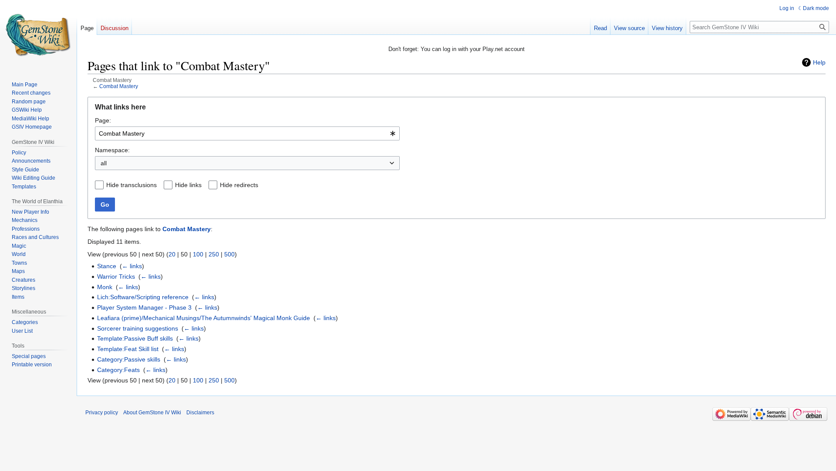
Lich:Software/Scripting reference (143, 297)
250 (214, 254)
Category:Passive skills (128, 359)
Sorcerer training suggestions (137, 328)
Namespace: (112, 150)
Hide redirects (239, 184)
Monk (104, 286)
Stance (106, 266)
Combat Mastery (118, 86)
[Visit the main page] (38, 35)
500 (229, 254)
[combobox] (247, 133)
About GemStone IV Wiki (152, 413)
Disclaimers (200, 413)
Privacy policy (101, 413)
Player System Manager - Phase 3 (144, 307)
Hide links (188, 184)
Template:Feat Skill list (127, 348)
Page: (103, 120)
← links (132, 266)
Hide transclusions (131, 184)
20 (172, 254)
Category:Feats (118, 369)
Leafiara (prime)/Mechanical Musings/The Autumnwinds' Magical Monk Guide (203, 317)
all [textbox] (104, 163)
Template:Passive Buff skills (135, 338)
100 (198, 254)
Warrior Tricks (116, 276)
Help (819, 62)
